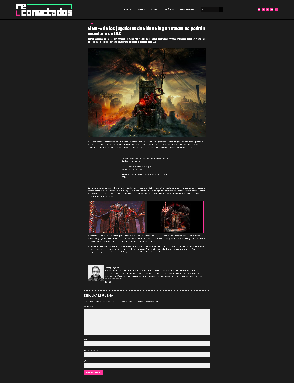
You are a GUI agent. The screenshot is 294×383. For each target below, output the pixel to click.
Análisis (154, 10)
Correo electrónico (91, 350)
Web (86, 361)
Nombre (87, 339)
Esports (141, 10)
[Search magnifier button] (221, 9)
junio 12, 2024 (93, 23)
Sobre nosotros (187, 10)
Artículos (169, 10)
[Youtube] (271, 9)
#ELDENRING (162, 158)
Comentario (89, 306)
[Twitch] (276, 9)
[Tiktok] (263, 9)
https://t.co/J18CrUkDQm (132, 169)
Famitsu (202, 191)
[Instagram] (106, 282)
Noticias (127, 10)
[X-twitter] (267, 9)
